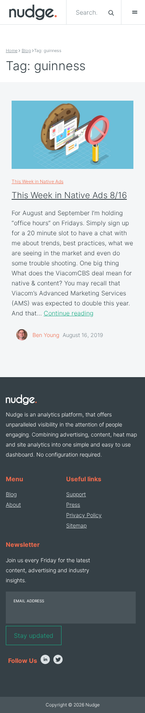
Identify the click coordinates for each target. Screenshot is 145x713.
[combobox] (87, 12)
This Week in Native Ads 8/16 (69, 195)
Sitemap (76, 525)
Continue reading (69, 313)
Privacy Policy (84, 515)
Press (73, 504)
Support (76, 494)
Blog (26, 50)
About (13, 504)
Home (11, 50)
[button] (131, 12)
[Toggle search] (111, 12)
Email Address (29, 600)
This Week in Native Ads (37, 181)
